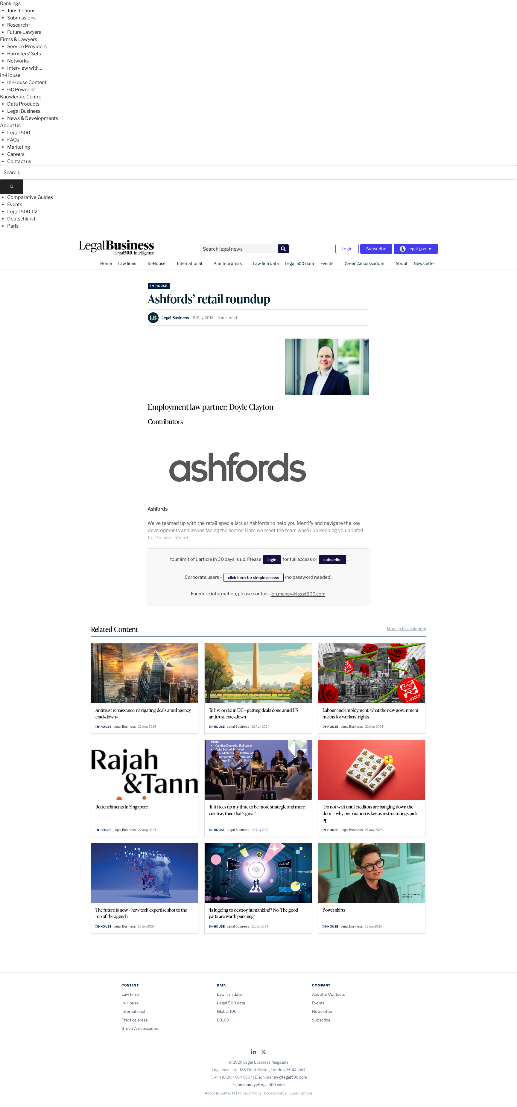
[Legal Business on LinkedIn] (253, 1052)
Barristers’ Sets (24, 54)
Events (14, 204)
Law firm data (266, 263)
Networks (18, 61)
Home (106, 263)
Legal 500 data (299, 263)
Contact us (19, 161)
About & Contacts (328, 994)
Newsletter (424, 263)
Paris (13, 226)
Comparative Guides (30, 197)
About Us (10, 125)
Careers (16, 154)
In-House (10, 75)
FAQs (13, 140)
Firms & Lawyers (18, 39)
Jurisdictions (21, 10)
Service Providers (27, 46)
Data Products (23, 104)
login (271, 559)
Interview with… (24, 68)
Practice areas (228, 263)
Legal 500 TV (22, 211)
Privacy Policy (249, 1093)
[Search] (11, 186)
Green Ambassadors (364, 263)
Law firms (127, 263)
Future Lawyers (24, 32)
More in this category (406, 628)
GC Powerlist (21, 89)
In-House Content (26, 82)
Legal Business (23, 111)
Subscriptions (301, 1093)
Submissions (21, 18)
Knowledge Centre (20, 97)
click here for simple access (253, 577)
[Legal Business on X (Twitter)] (263, 1052)
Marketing (18, 147)
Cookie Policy (275, 1093)
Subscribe (376, 249)
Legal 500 (18, 132)
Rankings (10, 3)
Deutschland (21, 219)
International (189, 263)
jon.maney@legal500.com (298, 594)
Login (347, 249)
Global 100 (227, 1011)
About (401, 263)
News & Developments (32, 118)
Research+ (19, 25)
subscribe (332, 559)
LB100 (223, 1020)
